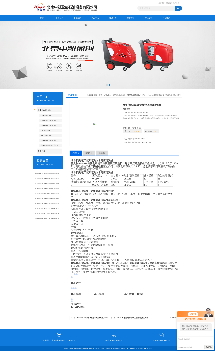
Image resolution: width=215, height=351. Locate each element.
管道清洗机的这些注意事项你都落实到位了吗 (48, 193)
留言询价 (102, 153)
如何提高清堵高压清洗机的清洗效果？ (48, 218)
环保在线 (109, 348)
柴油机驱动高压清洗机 (48, 125)
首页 (42, 18)
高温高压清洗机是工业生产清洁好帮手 (48, 178)
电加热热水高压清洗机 (48, 120)
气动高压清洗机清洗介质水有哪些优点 (48, 183)
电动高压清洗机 (46, 115)
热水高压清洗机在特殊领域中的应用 (48, 198)
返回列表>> (174, 318)
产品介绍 (75, 153)
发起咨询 (209, 347)
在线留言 (169, 3)
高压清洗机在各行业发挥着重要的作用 (48, 208)
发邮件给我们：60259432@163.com (139, 142)
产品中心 (95, 18)
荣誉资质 (130, 18)
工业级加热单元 (46, 130)
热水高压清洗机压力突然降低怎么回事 (48, 203)
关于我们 (59, 18)
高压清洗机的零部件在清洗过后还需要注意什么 (48, 213)
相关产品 (88, 153)
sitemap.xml (148, 348)
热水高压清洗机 (44, 110)
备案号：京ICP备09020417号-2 (132, 348)
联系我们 (176, 3)
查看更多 (41, 151)
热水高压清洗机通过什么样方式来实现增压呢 (48, 188)
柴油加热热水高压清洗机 (49, 145)
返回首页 (161, 3)
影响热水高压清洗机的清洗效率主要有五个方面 (48, 174)
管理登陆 (116, 348)
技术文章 (113, 18)
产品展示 (107, 95)
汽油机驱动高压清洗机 (48, 140)
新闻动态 (77, 18)
